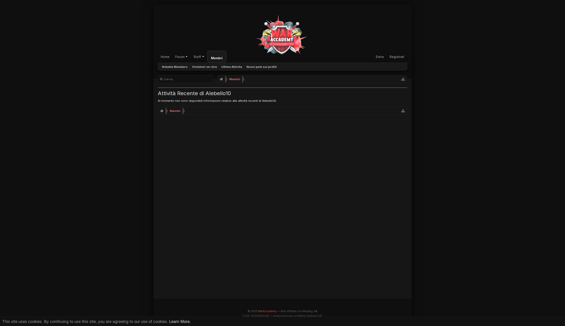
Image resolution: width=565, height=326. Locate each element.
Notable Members (175, 67)
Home (165, 57)
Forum (180, 57)
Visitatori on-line (204, 67)
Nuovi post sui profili (262, 67)
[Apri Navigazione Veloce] (403, 79)
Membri (217, 58)
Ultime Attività (231, 67)
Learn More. (180, 321)
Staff (197, 57)
